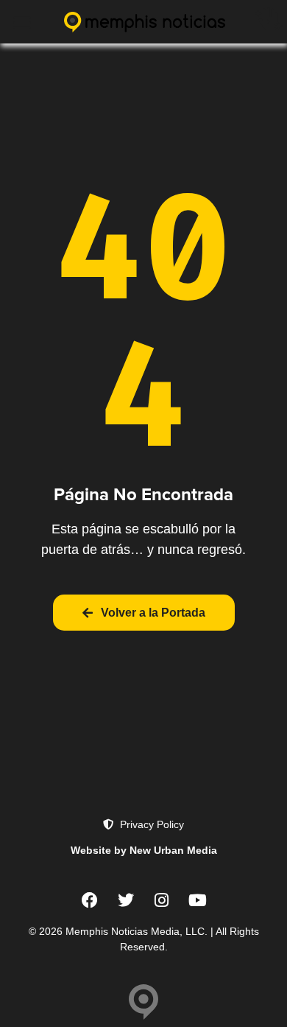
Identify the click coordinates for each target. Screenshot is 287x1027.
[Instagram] (162, 900)
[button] (21, 21)
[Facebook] (90, 900)
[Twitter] (126, 900)
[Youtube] (198, 900)
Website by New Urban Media (144, 850)
